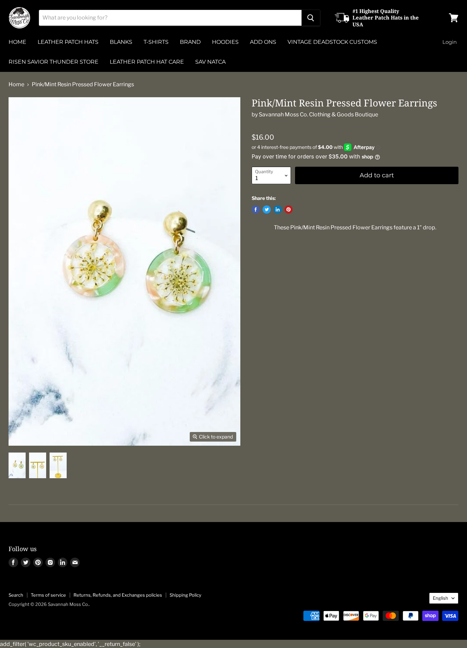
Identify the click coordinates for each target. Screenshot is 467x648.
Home (16, 84)
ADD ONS (263, 42)
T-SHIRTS (156, 42)
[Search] (311, 18)
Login (449, 42)
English (440, 598)
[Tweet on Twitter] (267, 209)
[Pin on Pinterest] (288, 209)
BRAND (190, 42)
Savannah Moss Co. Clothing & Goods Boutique (318, 114)
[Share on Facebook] (256, 209)
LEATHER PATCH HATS (68, 42)
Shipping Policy (185, 595)
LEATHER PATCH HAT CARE (147, 62)
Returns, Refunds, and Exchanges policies (118, 595)
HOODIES (225, 42)
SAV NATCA (210, 62)
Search (16, 595)
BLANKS (121, 42)
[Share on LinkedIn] (277, 209)
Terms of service (48, 595)
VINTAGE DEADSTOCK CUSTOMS (332, 42)
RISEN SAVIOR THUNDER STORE (53, 62)
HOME (17, 42)
